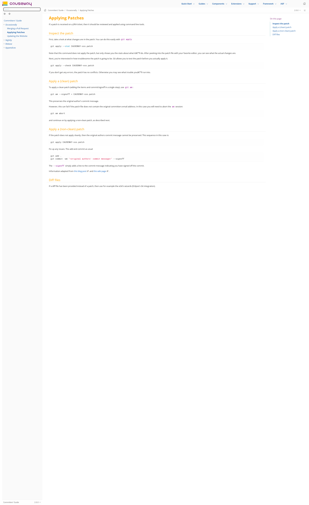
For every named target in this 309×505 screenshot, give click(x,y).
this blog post (80, 171)
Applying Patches (16, 32)
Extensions (236, 4)
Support (252, 4)
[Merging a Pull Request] (5, 14)
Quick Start (186, 4)
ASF (282, 4)
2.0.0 (296, 10)
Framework (268, 4)
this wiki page (100, 171)
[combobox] (21, 9)
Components (218, 4)
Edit (304, 10)
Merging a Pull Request (18, 28)
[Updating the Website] (11, 14)
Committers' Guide (13, 20)
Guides (202, 4)
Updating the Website (17, 36)
